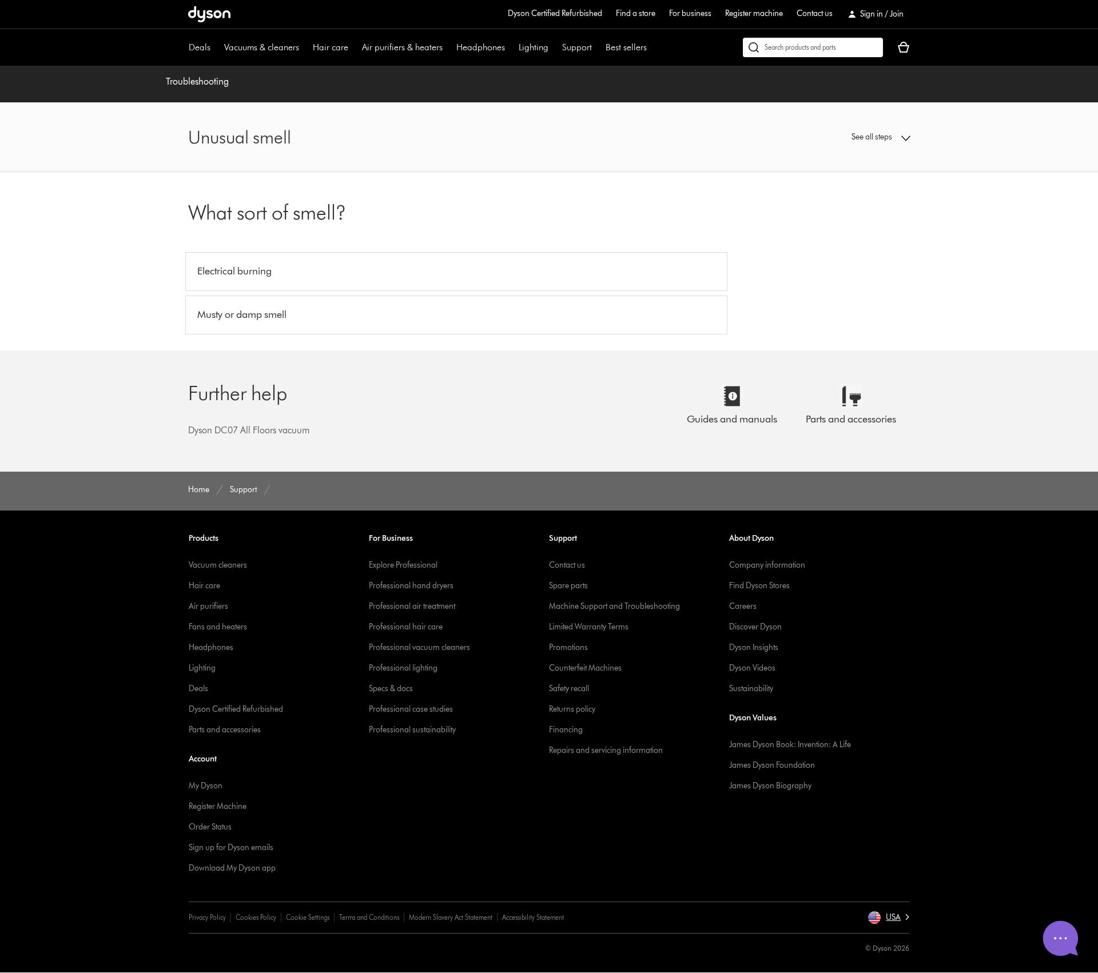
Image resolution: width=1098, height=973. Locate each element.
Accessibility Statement (533, 917)
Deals (199, 47)
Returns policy (572, 709)
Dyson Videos (752, 668)
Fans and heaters (218, 627)
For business (690, 13)
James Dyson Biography (770, 786)
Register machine (754, 13)
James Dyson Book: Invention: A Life (790, 744)
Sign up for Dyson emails (231, 847)
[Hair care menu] (354, 47)
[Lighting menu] (554, 47)
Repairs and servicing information (606, 750)
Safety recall (569, 688)
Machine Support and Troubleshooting (614, 606)
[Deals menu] (216, 47)
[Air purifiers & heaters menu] (448, 47)
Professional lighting (403, 668)
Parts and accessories (225, 730)
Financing (566, 730)
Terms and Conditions (369, 917)
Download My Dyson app (232, 868)
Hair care (330, 47)
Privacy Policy (207, 917)
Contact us (815, 13)
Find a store (635, 13)
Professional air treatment (412, 606)
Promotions (568, 647)
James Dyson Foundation (772, 765)
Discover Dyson (755, 627)
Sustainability (751, 688)
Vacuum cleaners (218, 565)
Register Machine (217, 806)
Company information (767, 565)
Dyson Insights (753, 647)
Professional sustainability (412, 730)
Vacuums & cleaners (261, 47)
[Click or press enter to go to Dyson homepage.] (209, 14)
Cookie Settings (307, 917)
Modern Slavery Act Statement (450, 917)
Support (577, 47)
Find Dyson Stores (759, 586)
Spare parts (568, 586)
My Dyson (205, 786)
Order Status (210, 827)
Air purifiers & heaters (402, 47)
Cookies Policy (256, 917)
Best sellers (626, 47)
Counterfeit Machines (585, 668)
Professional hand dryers (411, 586)
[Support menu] (597, 47)
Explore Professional (403, 565)
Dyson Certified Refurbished (555, 13)
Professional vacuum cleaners (419, 647)
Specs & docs (391, 688)
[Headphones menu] (510, 47)
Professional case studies (411, 709)
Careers (743, 606)
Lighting (533, 47)
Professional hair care (406, 627)
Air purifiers (208, 606)
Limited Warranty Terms (588, 627)
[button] (827, 137)
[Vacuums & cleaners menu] (305, 47)
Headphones (480, 47)
